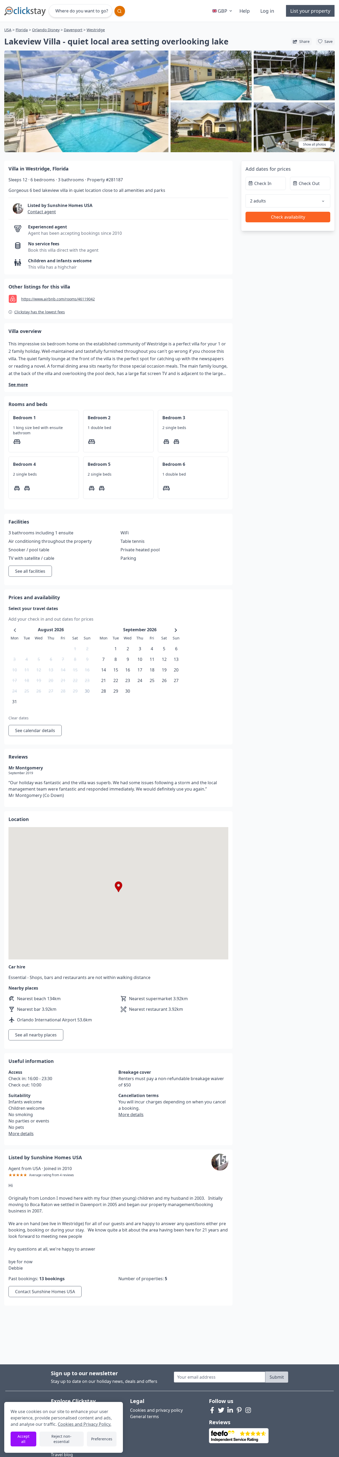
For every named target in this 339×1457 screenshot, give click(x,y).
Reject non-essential (61, 1439)
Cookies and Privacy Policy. (84, 1424)
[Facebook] (212, 1410)
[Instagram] (248, 1410)
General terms (144, 1416)
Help (244, 11)
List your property (310, 11)
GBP (222, 11)
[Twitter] (221, 1410)
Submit (277, 1377)
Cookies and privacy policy (156, 1410)
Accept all (23, 1439)
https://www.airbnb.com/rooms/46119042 (58, 298)
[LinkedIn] (230, 1410)
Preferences (101, 1438)
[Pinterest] (239, 1410)
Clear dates (18, 717)
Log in (267, 11)
